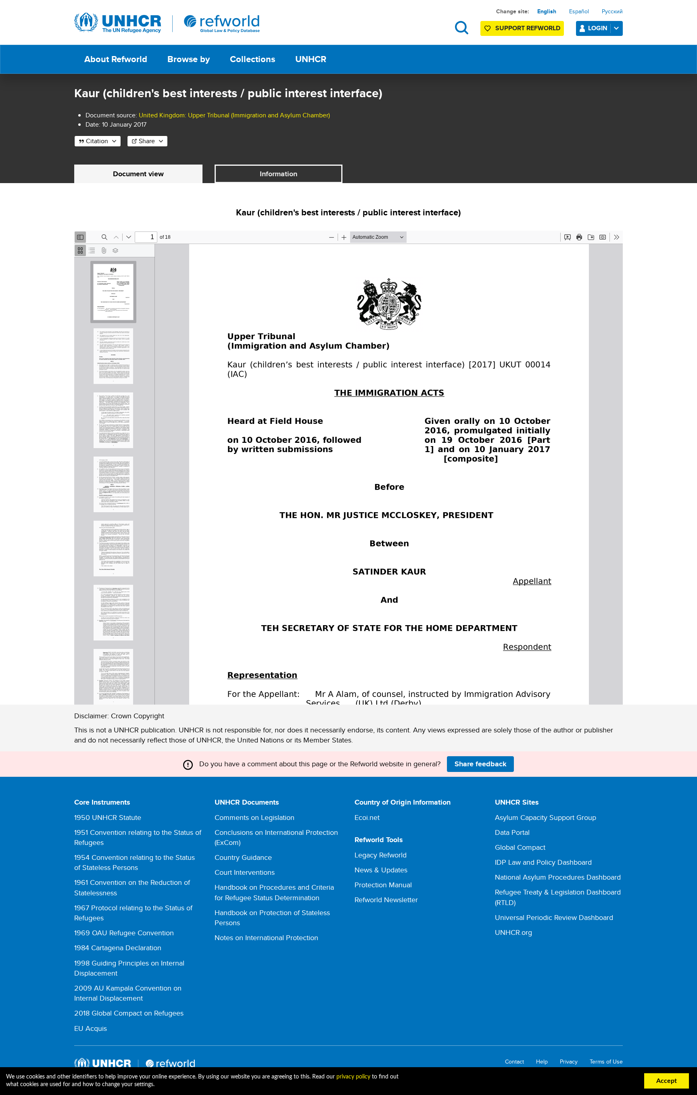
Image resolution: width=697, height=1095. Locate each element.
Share (147, 141)
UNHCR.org (513, 932)
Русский (612, 11)
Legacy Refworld (381, 855)
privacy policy (353, 1077)
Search (461, 27)
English (546, 11)
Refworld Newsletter (386, 900)
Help (542, 1062)
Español (579, 11)
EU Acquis (90, 1028)
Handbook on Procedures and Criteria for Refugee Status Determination (274, 892)
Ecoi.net (367, 817)
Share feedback (481, 764)
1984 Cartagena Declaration (117, 948)
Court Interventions (245, 872)
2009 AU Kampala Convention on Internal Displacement (128, 993)
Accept (666, 1081)
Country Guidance (243, 857)
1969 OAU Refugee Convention (124, 933)
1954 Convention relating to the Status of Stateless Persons (134, 862)
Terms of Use (606, 1062)
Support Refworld (527, 28)
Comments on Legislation (254, 817)
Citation (97, 141)
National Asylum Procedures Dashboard (558, 877)
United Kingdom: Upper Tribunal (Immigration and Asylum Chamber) (234, 115)
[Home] (167, 23)
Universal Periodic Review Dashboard (554, 917)
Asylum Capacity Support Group (545, 817)
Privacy (569, 1062)
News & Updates (381, 870)
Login (597, 28)
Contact (514, 1062)
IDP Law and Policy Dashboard (543, 862)
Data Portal (512, 832)
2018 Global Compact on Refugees (129, 1013)
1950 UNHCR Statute (107, 817)
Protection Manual (383, 885)
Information (278, 174)
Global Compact (520, 847)
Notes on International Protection (266, 937)
